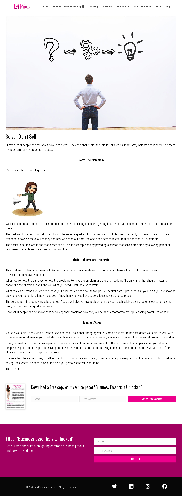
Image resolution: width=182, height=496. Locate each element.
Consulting (107, 6)
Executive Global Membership (67, 6)
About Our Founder (142, 6)
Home (46, 6)
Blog (167, 6)
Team (158, 6)
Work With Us (122, 6)
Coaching (93, 6)
